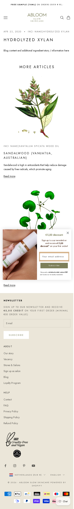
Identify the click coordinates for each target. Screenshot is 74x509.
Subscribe (16, 337)
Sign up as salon (12, 373)
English (54, 477)
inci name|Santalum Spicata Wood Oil (31, 151)
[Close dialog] (67, 232)
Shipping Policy (12, 419)
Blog (6, 379)
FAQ (6, 408)
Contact (8, 402)
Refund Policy (11, 426)
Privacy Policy (11, 414)
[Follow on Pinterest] (24, 468)
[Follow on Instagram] (15, 468)
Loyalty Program (12, 385)
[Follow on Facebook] (5, 468)
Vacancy (8, 361)
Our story (8, 355)
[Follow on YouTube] (33, 468)
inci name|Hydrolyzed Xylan (43, 33)
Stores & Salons (12, 367)
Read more (9, 181)
